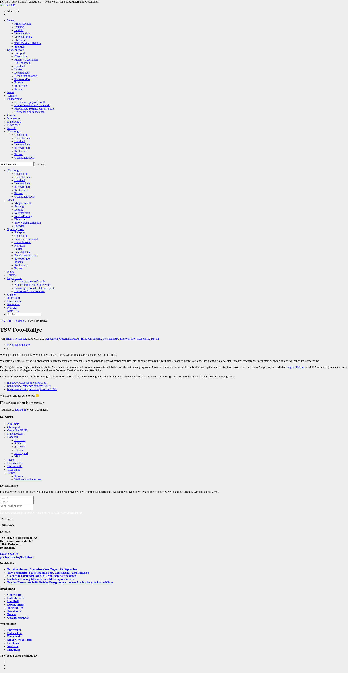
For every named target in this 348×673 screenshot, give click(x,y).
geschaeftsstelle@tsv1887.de (17, 557)
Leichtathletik (110, 338)
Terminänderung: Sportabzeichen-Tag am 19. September (42, 569)
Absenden (6, 519)
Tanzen (18, 476)
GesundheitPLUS (69, 338)
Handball (86, 338)
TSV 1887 (6, 320)
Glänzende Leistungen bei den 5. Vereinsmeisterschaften (41, 575)
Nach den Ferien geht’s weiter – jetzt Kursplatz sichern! (41, 579)
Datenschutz (14, 633)
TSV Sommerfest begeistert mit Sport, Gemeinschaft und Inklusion (48, 572)
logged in (20, 409)
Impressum (14, 629)
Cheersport (13, 427)
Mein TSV (13, 310)
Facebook (13, 643)
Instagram (13, 649)
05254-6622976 (9, 553)
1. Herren (19, 440)
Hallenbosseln (15, 433)
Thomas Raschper (15, 338)
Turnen (155, 338)
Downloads (14, 636)
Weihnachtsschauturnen (28, 479)
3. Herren (19, 446)
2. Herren (19, 443)
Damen (18, 450)
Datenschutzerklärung (68, 512)
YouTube (12, 646)
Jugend (20, 320)
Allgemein (52, 338)
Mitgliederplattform (19, 639)
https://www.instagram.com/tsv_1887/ (29, 385)
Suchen (40, 164)
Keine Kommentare (18, 344)
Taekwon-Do (127, 338)
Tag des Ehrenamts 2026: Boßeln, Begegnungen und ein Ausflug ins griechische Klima (60, 582)
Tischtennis (142, 338)
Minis (17, 456)
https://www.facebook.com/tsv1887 (27, 382)
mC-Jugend (21, 453)
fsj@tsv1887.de (296, 367)
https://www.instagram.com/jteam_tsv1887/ (32, 389)
